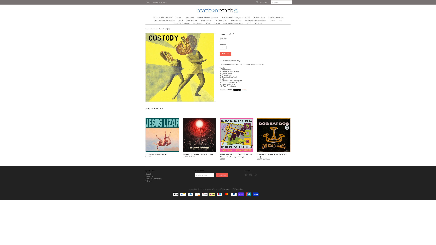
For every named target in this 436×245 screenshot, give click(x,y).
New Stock (190, 18)
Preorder (179, 18)
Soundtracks (197, 23)
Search (148, 174)
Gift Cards (258, 23)
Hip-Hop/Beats (206, 20)
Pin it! (244, 90)
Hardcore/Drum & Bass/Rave (165, 20)
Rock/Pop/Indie (259, 18)
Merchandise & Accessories (233, 23)
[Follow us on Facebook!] (246, 176)
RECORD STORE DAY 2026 (162, 18)
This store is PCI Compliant (232, 189)
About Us (149, 176)
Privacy (148, 181)
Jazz (280, 20)
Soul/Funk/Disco (221, 20)
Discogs (217, 23)
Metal (181, 20)
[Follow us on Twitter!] (251, 176)
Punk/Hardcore (191, 20)
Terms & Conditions (153, 179)
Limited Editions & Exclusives (207, 18)
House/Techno (236, 20)
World (208, 23)
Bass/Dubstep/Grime (276, 18)
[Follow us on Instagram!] (255, 176)
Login (148, 2)
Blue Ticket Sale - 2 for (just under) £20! (236, 18)
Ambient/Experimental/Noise (255, 20)
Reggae (272, 20)
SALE (249, 23)
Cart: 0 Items (263, 2)
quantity (223, 44)
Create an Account (160, 2)
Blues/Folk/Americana (182, 23)
